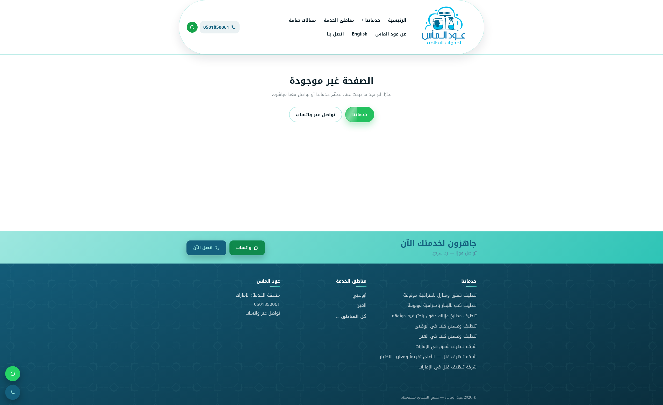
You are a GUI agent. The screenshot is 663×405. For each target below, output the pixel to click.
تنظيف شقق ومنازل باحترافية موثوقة (440, 295)
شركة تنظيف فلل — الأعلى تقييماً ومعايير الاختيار (428, 356)
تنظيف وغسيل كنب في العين (448, 336)
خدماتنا (372, 20)
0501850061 (267, 304)
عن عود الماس (390, 34)
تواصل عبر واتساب (315, 114)
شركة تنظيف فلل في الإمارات (448, 367)
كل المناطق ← (350, 316)
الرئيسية (397, 20)
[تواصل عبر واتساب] (192, 27)
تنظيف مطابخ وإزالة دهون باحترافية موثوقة (434, 315)
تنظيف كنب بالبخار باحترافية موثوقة (442, 305)
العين (361, 305)
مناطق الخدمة (339, 20)
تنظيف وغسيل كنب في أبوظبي (446, 326)
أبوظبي (359, 295)
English (359, 34)
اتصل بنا (335, 34)
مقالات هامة (302, 20)
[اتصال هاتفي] (12, 392)
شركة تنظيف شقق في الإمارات (446, 346)
